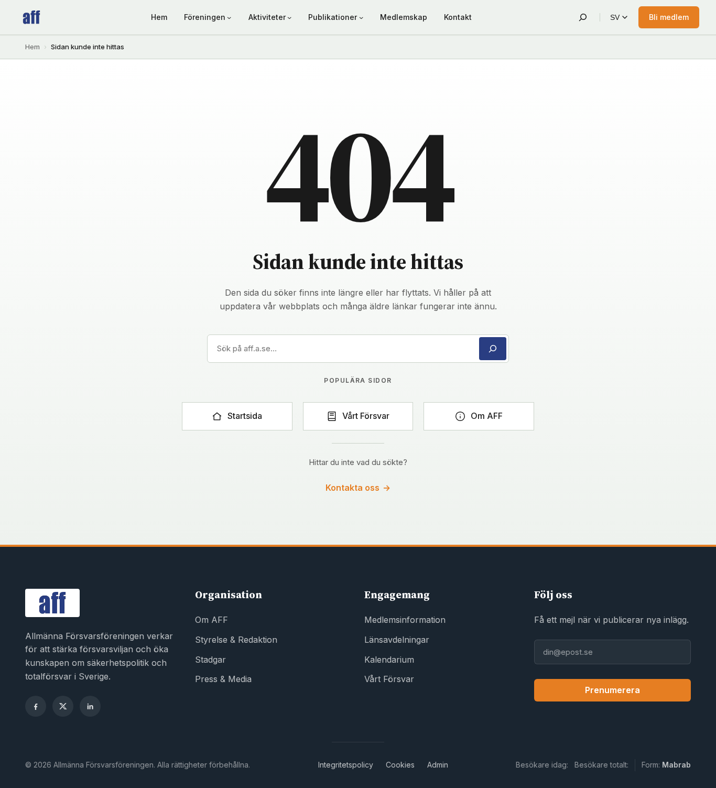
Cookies (400, 764)
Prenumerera (612, 690)
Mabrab (676, 764)
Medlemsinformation (405, 619)
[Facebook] (35, 706)
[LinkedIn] (90, 706)
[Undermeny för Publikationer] (361, 17)
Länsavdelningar (396, 639)
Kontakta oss (358, 487)
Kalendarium (389, 659)
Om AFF (211, 619)
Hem (32, 46)
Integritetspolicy (345, 764)
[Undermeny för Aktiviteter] (289, 17)
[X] (62, 706)
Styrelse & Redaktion (236, 639)
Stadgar (210, 659)
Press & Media (223, 679)
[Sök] (492, 348)
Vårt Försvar (389, 679)
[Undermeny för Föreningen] (229, 17)
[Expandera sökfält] (583, 17)
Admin (437, 764)
